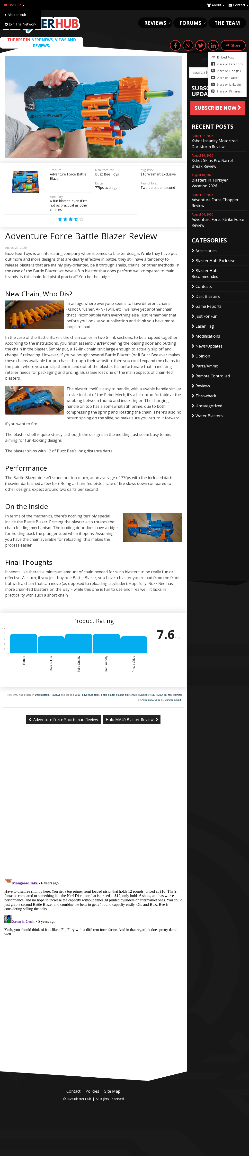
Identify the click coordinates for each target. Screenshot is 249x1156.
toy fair (167, 694)
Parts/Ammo (207, 366)
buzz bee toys (146, 694)
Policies (92, 1091)
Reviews (155, 22)
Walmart (177, 694)
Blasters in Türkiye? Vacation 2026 (210, 181)
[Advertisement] (93, 1035)
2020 (77, 694)
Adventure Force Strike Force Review (218, 220)
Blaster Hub (16, 14)
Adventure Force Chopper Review (215, 200)
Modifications (208, 336)
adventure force (91, 694)
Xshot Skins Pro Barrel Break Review (212, 161)
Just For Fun (206, 316)
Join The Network (22, 24)
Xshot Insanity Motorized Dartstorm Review (215, 141)
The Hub (14, 5)
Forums (190, 22)
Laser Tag (205, 326)
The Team (227, 22)
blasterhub (131, 694)
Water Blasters (209, 415)
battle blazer (108, 694)
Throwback (206, 396)
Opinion (203, 356)
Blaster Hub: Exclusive (215, 260)
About (216, 5)
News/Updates (209, 346)
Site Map (112, 1091)
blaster (120, 694)
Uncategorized (209, 405)
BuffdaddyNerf (173, 700)
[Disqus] (93, 809)
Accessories (206, 250)
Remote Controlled (213, 376)
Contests (204, 286)
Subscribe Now (216, 107)
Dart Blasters (42, 694)
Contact (238, 5)
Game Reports (209, 306)
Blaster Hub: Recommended (205, 273)
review (159, 694)
